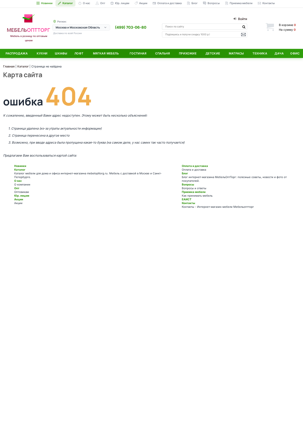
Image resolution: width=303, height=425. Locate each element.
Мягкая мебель (106, 53)
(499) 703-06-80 (130, 27)
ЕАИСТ (186, 199)
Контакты (188, 203)
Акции (18, 199)
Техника (259, 53)
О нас (18, 180)
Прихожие (187, 53)
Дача (279, 53)
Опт (16, 188)
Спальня (162, 53)
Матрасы (236, 53)
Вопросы (188, 184)
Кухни (42, 53)
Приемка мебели (194, 192)
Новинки (20, 166)
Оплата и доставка (195, 166)
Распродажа (17, 53)
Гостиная (138, 53)
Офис (295, 53)
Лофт (78, 53)
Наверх (293, 413)
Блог (185, 173)
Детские (213, 53)
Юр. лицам (21, 195)
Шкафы (61, 53)
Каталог (19, 169)
